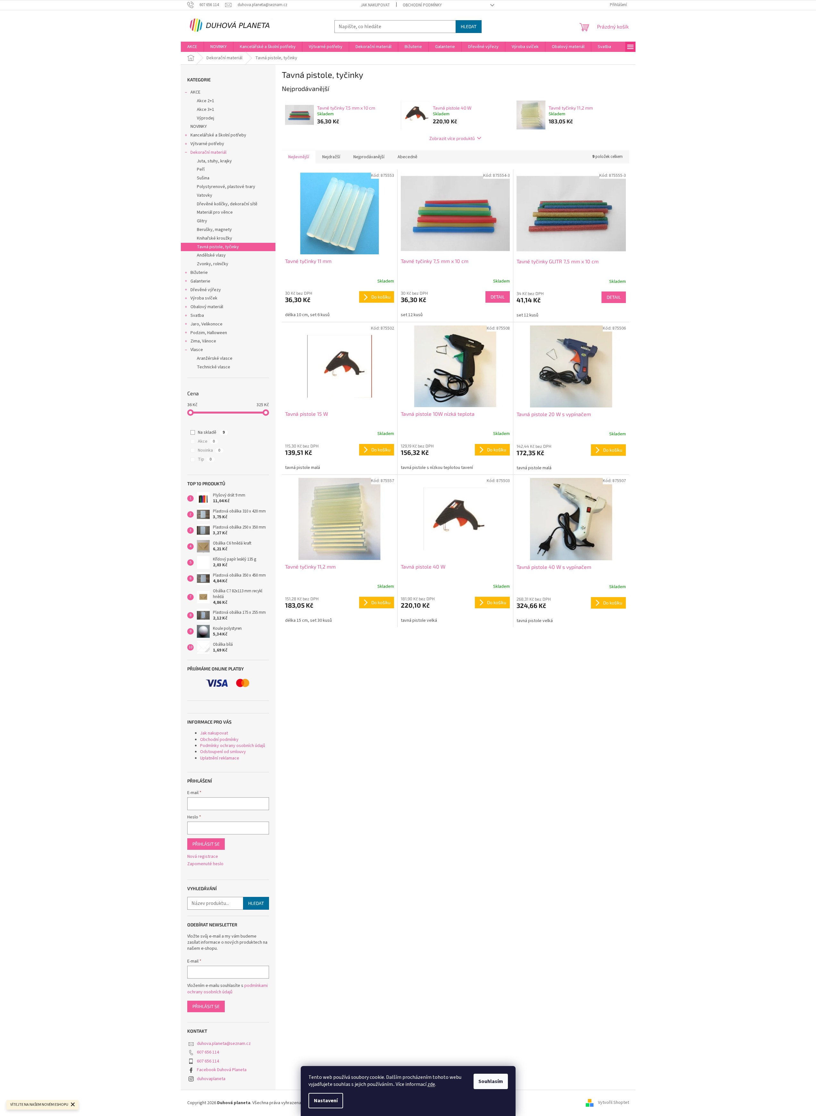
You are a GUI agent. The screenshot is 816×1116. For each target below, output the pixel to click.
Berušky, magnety (214, 229)
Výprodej (205, 118)
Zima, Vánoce (203, 341)
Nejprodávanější (368, 157)
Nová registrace (202, 857)
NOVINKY (198, 126)
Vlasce (196, 350)
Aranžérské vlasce (214, 358)
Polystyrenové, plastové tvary (226, 187)
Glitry (202, 221)
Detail (498, 297)
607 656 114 (208, 1052)
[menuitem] (192, 47)
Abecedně (407, 157)
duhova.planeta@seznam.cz (224, 1043)
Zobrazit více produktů (452, 138)
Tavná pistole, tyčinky (218, 247)
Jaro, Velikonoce (206, 324)
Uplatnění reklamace (219, 758)
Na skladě (211, 432)
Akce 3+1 (205, 109)
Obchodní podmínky (422, 5)
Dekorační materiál (208, 152)
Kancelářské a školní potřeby (218, 135)
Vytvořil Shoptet (613, 1103)
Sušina (203, 178)
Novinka (209, 450)
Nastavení (326, 1100)
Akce (206, 441)
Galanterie (200, 281)
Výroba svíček (203, 298)
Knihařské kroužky (214, 238)
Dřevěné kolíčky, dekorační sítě (227, 204)
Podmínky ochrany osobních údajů (232, 746)
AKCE (195, 92)
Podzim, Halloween (208, 333)
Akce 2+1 (205, 101)
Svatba (197, 315)
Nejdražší (331, 157)
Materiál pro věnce (215, 212)
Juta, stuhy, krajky (214, 161)
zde (431, 1084)
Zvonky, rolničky (212, 264)
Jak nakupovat (375, 5)
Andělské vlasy (211, 255)
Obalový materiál (206, 307)
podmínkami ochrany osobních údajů (227, 988)
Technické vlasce (213, 367)
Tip (205, 459)
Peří (201, 169)
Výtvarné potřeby (207, 144)
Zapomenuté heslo (205, 864)
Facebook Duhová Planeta (222, 1070)
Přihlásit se (206, 844)
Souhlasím (490, 1081)
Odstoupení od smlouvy (223, 752)
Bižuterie (199, 272)
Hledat (468, 26)
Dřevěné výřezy (205, 290)
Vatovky (204, 195)
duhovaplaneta (211, 1079)
